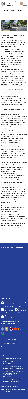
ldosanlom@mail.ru (10, 318)
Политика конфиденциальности (9, 386)
